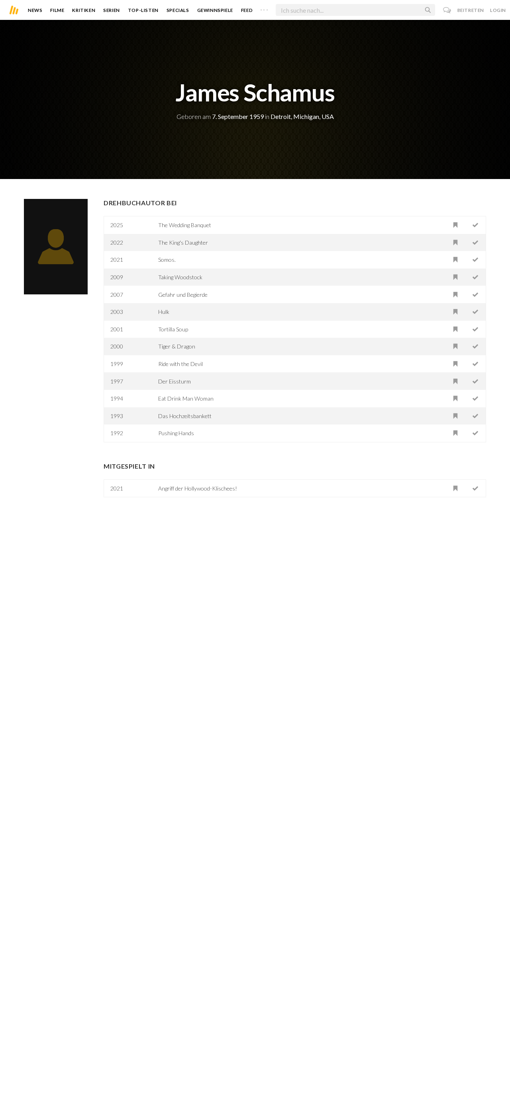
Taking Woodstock (180, 277)
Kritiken (83, 10)
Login (498, 10)
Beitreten (470, 10)
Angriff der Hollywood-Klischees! (197, 488)
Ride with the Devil (180, 363)
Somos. (167, 259)
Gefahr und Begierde (183, 294)
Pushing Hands (176, 433)
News (35, 10)
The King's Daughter (183, 242)
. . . (264, 8)
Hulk (163, 311)
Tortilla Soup (173, 329)
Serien (111, 10)
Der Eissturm (174, 381)
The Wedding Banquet (184, 225)
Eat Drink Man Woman (186, 398)
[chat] (447, 10)
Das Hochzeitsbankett (185, 416)
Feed (247, 10)
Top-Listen (143, 10)
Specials (178, 10)
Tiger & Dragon (176, 346)
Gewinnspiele (215, 10)
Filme (57, 10)
